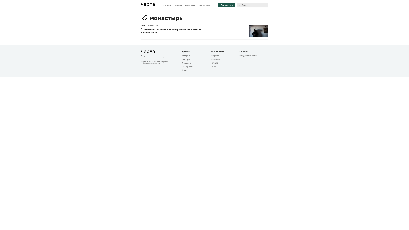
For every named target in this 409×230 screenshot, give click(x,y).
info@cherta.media (248, 56)
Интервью (190, 5)
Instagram (215, 59)
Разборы (178, 5)
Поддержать (227, 5)
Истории (167, 5)
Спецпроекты (204, 5)
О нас (184, 70)
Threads (214, 63)
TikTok (213, 66)
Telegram (214, 56)
